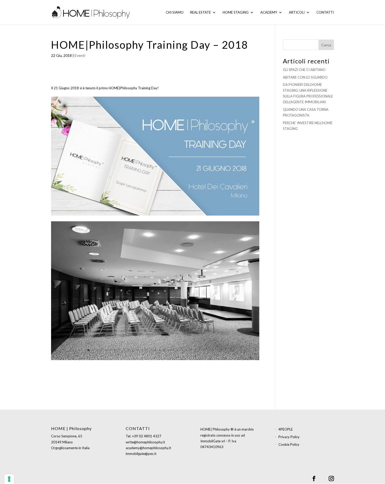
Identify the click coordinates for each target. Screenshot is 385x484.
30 (217, 350)
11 (133, 350)
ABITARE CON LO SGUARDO (305, 77)
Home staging (236, 12)
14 (146, 350)
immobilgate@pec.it (141, 454)
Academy (268, 12)
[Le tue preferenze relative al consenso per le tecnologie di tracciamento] (9, 479)
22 (182, 350)
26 (200, 350)
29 (213, 350)
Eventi (80, 55)
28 (209, 350)
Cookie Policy (288, 444)
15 (151, 350)
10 (128, 350)
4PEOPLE (285, 429)
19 (168, 350)
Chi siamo (175, 12)
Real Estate (200, 12)
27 (204, 350)
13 (142, 350)
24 (191, 350)
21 (177, 350)
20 (173, 350)
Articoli (297, 12)
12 (137, 350)
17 (160, 350)
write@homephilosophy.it (145, 442)
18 (164, 350)
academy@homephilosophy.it (148, 448)
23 (186, 350)
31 (222, 350)
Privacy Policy (289, 437)
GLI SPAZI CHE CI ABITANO (304, 70)
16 (155, 350)
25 (195, 350)
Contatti (325, 12)
